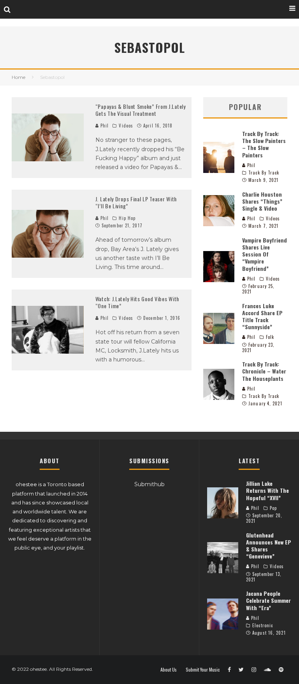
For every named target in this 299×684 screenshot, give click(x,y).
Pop (273, 508)
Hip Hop (127, 218)
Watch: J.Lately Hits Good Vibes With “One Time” (137, 302)
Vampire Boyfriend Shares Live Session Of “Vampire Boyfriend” (264, 254)
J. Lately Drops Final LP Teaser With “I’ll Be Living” (136, 202)
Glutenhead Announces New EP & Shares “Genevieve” (268, 545)
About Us (168, 669)
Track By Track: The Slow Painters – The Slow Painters (264, 144)
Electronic (262, 625)
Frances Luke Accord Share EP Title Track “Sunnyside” (262, 316)
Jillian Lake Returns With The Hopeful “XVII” (267, 490)
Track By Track (263, 172)
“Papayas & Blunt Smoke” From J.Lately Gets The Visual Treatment (140, 109)
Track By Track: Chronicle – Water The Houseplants (264, 371)
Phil (104, 125)
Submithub (149, 484)
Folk (270, 337)
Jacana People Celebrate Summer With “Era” (268, 600)
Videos (126, 125)
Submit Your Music (203, 669)
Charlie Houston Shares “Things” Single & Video (262, 201)
